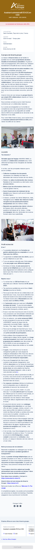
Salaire (5, 47)
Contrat (5, 36)
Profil (5, 42)
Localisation (7, 31)
